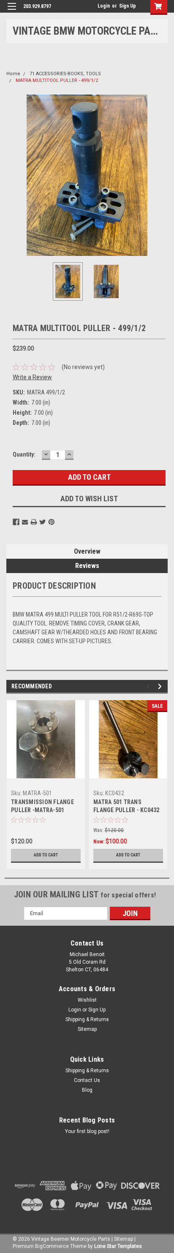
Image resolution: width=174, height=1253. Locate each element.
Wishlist (87, 1000)
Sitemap (87, 1029)
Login (104, 6)
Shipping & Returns (87, 1019)
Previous (12, 175)
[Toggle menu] (11, 11)
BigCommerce (52, 1246)
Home (13, 73)
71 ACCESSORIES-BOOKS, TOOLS (65, 73)
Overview (87, 551)
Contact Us (87, 1080)
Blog (87, 1090)
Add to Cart (46, 855)
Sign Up (127, 6)
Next (161, 175)
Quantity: (24, 454)
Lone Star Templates (118, 1246)
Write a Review (32, 377)
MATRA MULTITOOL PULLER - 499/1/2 (57, 80)
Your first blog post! (87, 1131)
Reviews (87, 566)
